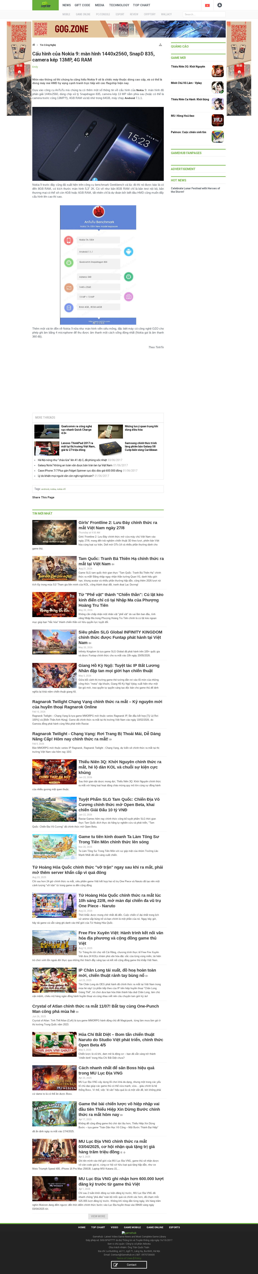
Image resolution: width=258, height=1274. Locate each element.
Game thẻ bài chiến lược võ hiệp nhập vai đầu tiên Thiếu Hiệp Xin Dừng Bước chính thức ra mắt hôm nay (119, 1109)
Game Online (155, 1227)
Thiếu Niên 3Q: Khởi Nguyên (188, 66)
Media (99, 5)
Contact (131, 1264)
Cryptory (149, 14)
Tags (37, 488)
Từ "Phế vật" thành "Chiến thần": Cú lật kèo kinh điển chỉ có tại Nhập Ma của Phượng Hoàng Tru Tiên (121, 599)
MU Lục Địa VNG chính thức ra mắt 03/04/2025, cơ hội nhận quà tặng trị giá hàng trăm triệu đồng (117, 1146)
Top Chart (141, 5)
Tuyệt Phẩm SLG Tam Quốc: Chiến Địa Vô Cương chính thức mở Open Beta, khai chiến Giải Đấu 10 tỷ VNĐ (119, 804)
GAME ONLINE (83, 14)
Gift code (82, 5)
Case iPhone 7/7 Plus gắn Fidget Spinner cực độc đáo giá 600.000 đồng (80, 470)
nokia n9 (61, 489)
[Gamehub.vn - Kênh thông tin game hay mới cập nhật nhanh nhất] (45, 5)
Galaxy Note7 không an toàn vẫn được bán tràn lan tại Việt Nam (75, 465)
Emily (35, 67)
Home (81, 1227)
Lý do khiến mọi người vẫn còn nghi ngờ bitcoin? (66, 475)
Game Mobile (132, 1227)
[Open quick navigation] (160, 44)
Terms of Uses (125, 1258)
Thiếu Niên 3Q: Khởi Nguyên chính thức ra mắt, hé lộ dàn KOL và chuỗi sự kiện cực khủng (120, 767)
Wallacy (166, 14)
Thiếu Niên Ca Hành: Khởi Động (190, 99)
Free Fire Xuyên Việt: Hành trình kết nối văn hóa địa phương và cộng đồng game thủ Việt (121, 938)
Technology (119, 5)
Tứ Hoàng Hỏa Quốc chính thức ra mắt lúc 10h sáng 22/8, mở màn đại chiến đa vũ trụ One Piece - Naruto (120, 900)
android (45, 489)
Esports (174, 1227)
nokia (53, 489)
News (67, 5)
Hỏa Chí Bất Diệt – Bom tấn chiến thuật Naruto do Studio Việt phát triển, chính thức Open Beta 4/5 (121, 1039)
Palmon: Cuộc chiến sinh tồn (188, 132)
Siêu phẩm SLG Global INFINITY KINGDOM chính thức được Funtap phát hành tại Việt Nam (120, 637)
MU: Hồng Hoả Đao (182, 115)
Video (114, 1227)
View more (98, 1216)
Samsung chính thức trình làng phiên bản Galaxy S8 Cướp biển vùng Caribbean (141, 446)
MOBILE (66, 14)
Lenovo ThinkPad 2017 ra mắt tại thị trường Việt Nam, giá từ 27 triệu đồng (78, 446)
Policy (138, 1258)
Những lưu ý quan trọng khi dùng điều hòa (141, 428)
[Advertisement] (98, 381)
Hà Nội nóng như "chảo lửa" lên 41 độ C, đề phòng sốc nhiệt (72, 460)
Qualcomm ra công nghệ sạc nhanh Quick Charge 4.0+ (76, 430)
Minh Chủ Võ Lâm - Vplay (186, 82)
